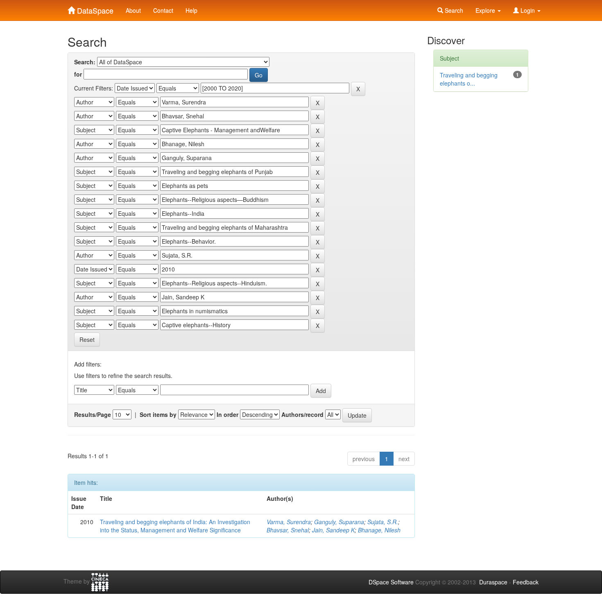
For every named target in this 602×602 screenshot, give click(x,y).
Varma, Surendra (289, 522)
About (133, 10)
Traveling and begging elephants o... (469, 79)
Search (453, 10)
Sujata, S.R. (382, 522)
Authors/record (302, 414)
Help (191, 10)
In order (227, 414)
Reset (87, 339)
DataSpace (94, 8)
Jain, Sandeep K (333, 530)
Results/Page (92, 414)
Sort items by (158, 414)
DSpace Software (391, 582)
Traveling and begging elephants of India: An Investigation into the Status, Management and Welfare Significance (175, 526)
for (78, 74)
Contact (163, 10)
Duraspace (493, 582)
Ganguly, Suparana (339, 522)
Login (527, 10)
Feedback (526, 582)
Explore (486, 10)
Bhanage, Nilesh (379, 530)
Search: (84, 62)
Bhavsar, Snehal (288, 530)
